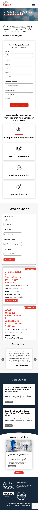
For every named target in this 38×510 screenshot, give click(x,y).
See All (19, 473)
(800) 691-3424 (21, 483)
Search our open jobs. (13, 36)
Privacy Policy (26, 505)
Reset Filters (9, 260)
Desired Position (11, 82)
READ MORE (8, 401)
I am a (8, 73)
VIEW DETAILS (11, 300)
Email (7, 65)
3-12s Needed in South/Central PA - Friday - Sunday (13, 277)
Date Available (11, 90)
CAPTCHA (8, 98)
